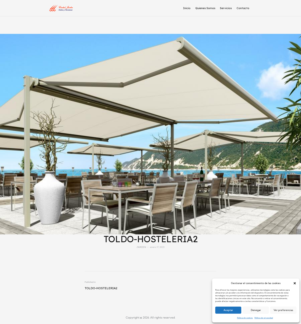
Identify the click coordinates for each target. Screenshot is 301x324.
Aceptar (228, 310)
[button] (294, 283)
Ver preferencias (283, 310)
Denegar (256, 310)
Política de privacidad (263, 318)
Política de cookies (245, 318)
